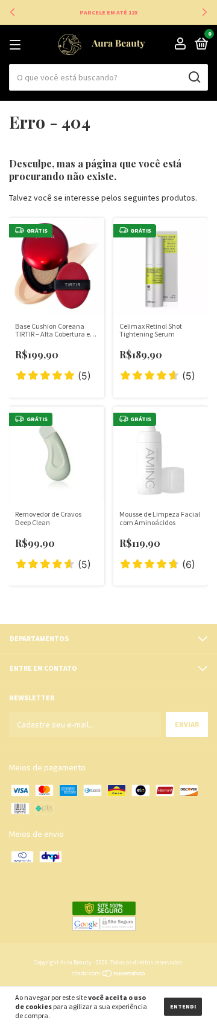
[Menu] (17, 45)
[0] (199, 45)
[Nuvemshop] (108, 974)
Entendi (183, 1006)
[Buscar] (194, 77)
